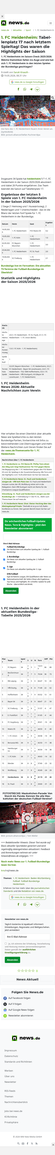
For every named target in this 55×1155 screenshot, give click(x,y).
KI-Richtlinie (11, 1116)
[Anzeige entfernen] (53, 1145)
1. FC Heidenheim (21, 878)
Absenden (10, 590)
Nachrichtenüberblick (16, 1102)
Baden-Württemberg (40, 878)
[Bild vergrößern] (52, 97)
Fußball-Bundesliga (30, 881)
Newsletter (10, 1081)
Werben (9, 1070)
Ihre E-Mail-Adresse (12, 543)
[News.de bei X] (32, 1143)
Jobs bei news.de (13, 1111)
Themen (9, 1096)
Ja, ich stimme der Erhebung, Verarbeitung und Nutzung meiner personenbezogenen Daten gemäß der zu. (27, 948)
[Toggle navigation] (50, 23)
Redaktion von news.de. (33, 891)
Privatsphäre (11, 1122)
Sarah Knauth (21, 72)
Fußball (16, 881)
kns (3, 870)
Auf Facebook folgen (19, 998)
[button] (27, 82)
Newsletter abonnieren (20, 1015)
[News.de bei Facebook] (27, 1143)
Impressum (11, 1050)
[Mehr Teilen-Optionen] (37, 89)
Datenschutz (11, 1056)
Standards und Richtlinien (18, 1061)
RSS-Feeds (10, 1090)
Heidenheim (19, 884)
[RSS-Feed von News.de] (36, 1143)
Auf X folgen (14, 1003)
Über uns (9, 1076)
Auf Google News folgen (21, 1009)
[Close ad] (2, 16)
